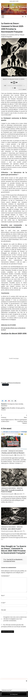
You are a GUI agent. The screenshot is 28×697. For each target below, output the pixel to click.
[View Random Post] (22, 16)
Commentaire (5, 576)
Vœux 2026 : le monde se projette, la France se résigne (12, 490)
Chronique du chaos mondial (15, 404)
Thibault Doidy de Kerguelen (7, 455)
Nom (3, 595)
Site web (3, 610)
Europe (18, 408)
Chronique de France (14, 7)
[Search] (25, 16)
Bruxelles (12, 408)
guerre (22, 408)
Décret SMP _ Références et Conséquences (10, 382)
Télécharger (5, 384)
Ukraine (3, 410)
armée (7, 408)
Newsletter (4, 406)
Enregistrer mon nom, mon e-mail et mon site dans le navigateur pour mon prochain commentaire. (15, 618)
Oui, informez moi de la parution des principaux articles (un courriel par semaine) (13, 625)
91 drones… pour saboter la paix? (11, 529)
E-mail (3, 603)
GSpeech (24, 89)
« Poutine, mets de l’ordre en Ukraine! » (13, 453)
